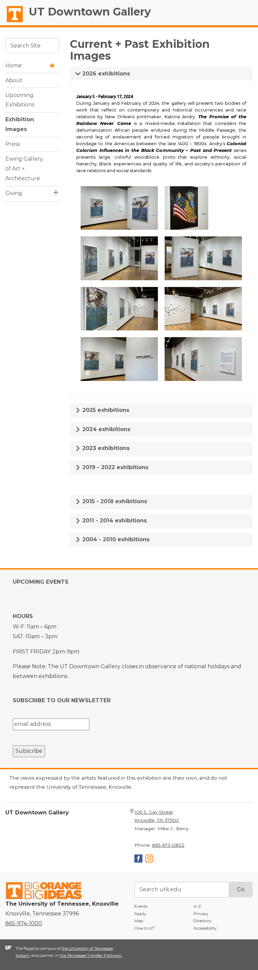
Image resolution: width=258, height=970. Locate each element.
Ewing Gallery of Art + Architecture (24, 169)
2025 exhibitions (105, 410)
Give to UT (144, 928)
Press (12, 144)
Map (138, 920)
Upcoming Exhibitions (19, 100)
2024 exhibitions (105, 429)
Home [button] (13, 65)
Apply (140, 913)
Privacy (201, 913)
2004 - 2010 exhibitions (115, 539)
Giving (13, 193)
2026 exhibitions (105, 73)
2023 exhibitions (105, 448)
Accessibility (205, 928)
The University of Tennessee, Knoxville (12, 22)
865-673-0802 (168, 845)
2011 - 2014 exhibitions (114, 520)
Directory (203, 920)
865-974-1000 (23, 923)
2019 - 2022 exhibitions (114, 467)
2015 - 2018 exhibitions (114, 501)
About (14, 80)
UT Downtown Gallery (90, 11)
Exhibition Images (19, 124)
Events (140, 906)
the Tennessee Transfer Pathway (91, 955)
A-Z (197, 906)
